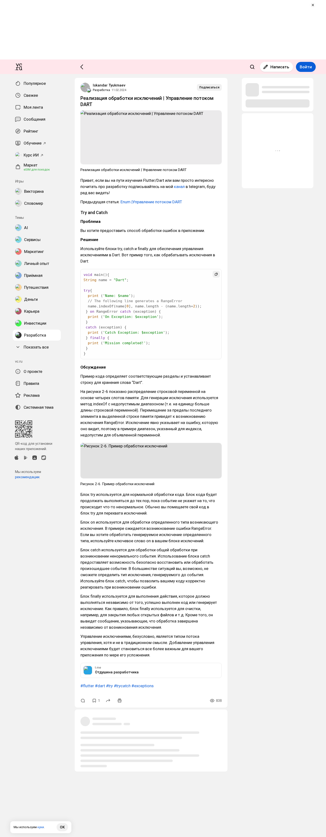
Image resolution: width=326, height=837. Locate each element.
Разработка (101, 90)
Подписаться (209, 87)
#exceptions (142, 685)
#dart (100, 685)
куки (40, 827)
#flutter (87, 685)
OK (62, 827)
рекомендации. (27, 477)
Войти (306, 66)
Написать (279, 66)
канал (179, 186)
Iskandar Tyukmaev (109, 85)
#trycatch (122, 685)
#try (109, 685)
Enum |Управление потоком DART (151, 201)
